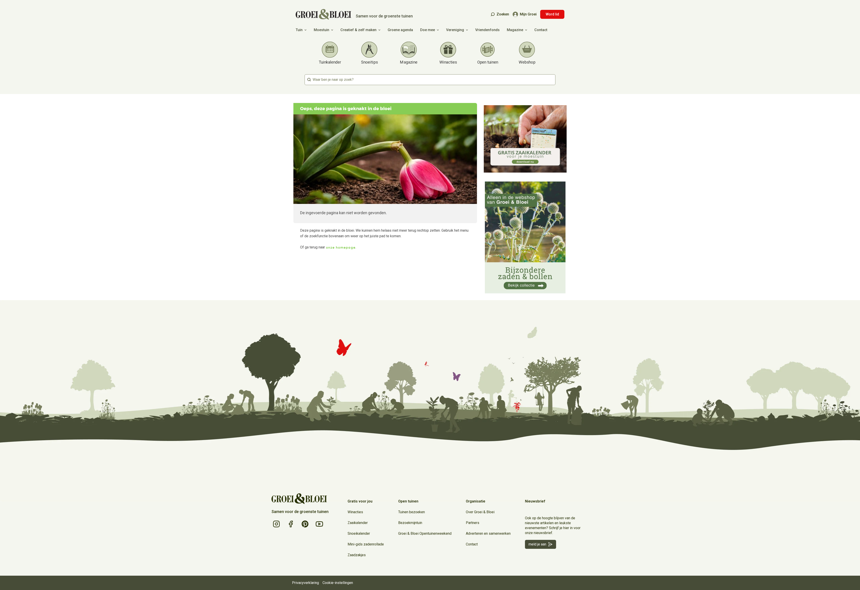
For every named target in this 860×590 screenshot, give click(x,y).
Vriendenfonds (487, 30)
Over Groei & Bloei (480, 512)
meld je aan (537, 544)
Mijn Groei (528, 14)
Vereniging (455, 30)
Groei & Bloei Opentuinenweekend (425, 533)
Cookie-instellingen (337, 583)
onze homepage (340, 247)
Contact (540, 30)
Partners (472, 523)
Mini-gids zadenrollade (366, 544)
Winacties (355, 512)
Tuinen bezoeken (411, 512)
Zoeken (503, 14)
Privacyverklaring (305, 583)
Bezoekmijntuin (410, 523)
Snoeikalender (359, 533)
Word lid (552, 14)
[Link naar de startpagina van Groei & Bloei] (299, 498)
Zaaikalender (358, 523)
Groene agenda (400, 30)
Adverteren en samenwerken (488, 533)
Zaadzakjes (357, 555)
